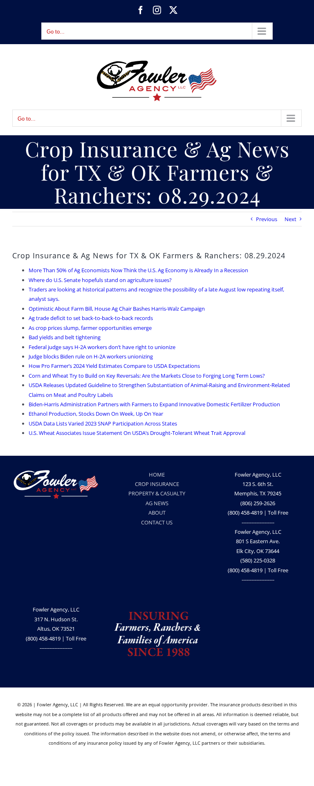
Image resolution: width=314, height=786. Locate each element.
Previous (266, 219)
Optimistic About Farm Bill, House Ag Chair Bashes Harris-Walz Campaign (117, 308)
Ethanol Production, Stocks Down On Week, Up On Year (96, 413)
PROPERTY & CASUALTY (156, 493)
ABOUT (157, 512)
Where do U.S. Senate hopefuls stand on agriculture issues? (100, 280)
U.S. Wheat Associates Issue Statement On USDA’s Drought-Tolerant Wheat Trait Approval (137, 433)
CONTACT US (157, 522)
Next (290, 219)
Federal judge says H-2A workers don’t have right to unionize (102, 347)
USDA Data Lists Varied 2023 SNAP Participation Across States (103, 423)
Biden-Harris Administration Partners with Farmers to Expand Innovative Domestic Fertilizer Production (154, 404)
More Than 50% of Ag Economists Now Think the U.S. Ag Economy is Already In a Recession (138, 270)
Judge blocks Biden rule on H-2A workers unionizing (91, 356)
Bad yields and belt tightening (65, 337)
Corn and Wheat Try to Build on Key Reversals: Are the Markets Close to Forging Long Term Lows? (147, 375)
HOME (157, 474)
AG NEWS (157, 503)
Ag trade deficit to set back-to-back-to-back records (91, 318)
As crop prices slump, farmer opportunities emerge (90, 327)
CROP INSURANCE (157, 484)
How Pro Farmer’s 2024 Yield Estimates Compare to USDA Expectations (114, 365)
